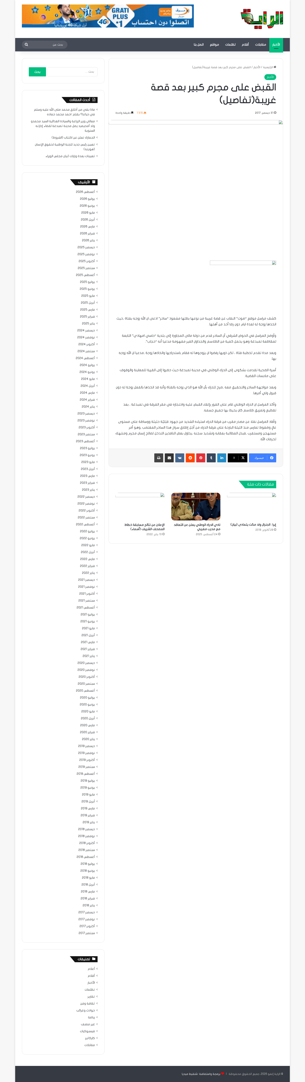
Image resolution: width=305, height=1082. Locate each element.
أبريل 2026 (88, 219)
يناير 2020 (88, 739)
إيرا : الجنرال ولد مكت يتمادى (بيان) (253, 524)
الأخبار (276, 44)
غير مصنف (88, 1024)
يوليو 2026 (87, 198)
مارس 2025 (87, 309)
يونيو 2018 (87, 870)
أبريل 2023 (88, 469)
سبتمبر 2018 (86, 850)
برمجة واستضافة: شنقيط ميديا (201, 1074)
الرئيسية (268, 67)
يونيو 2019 (87, 787)
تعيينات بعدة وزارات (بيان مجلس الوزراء (70, 156)
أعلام (91, 968)
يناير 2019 (89, 822)
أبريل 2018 (88, 884)
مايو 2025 (88, 295)
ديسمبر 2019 (86, 746)
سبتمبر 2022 (86, 517)
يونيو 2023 (87, 455)
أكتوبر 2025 (87, 261)
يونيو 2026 (87, 205)
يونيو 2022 (87, 538)
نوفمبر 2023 (86, 420)
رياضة (91, 1017)
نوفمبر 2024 (86, 337)
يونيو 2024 (87, 372)
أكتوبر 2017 (87, 926)
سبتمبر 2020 (86, 683)
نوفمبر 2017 (86, 919)
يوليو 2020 (87, 697)
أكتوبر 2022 (87, 510)
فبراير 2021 (88, 649)
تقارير (91, 996)
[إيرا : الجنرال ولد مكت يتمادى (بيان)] (251, 506)
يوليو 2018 (88, 863)
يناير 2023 (88, 489)
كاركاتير (90, 1038)
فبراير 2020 (87, 732)
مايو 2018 (88, 877)
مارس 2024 (87, 392)
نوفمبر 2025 (86, 254)
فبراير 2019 (88, 815)
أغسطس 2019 (86, 773)
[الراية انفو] (262, 19)
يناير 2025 (88, 323)
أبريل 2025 (88, 302)
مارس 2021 (88, 642)
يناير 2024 (88, 406)
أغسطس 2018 (86, 857)
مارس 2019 (88, 808)
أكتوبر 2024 (86, 344)
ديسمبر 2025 (86, 247)
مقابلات (260, 44)
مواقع (214, 44)
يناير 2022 (88, 573)
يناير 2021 (89, 656)
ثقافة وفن (87, 1003)
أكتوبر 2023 (87, 427)
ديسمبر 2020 (86, 663)
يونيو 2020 (87, 704)
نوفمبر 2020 (86, 670)
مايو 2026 (88, 212)
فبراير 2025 (87, 316)
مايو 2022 (88, 545)
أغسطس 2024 (85, 358)
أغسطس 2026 (85, 192)
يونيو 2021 (87, 621)
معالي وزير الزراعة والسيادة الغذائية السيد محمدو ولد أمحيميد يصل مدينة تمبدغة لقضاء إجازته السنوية (63, 126)
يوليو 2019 (88, 780)
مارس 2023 (87, 476)
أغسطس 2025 (85, 275)
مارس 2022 (87, 559)
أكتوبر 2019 (87, 760)
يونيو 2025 (87, 288)
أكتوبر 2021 (87, 593)
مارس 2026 (87, 226)
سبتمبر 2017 (87, 933)
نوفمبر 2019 (86, 753)
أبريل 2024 (88, 385)
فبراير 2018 (88, 898)
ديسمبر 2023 (86, 413)
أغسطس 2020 (85, 690)
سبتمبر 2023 (86, 434)
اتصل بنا (199, 44)
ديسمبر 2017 (86, 912)
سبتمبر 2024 (86, 351)
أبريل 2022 (88, 552)
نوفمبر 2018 (86, 836)
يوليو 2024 (87, 365)
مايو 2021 (88, 628)
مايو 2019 (88, 794)
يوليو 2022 (87, 531)
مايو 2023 (88, 462)
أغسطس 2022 (85, 524)
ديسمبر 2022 (86, 496)
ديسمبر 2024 (86, 330)
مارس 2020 (87, 725)
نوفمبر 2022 (86, 503)
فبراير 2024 (87, 399)
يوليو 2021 (88, 614)
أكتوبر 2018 (87, 843)
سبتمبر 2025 (86, 268)
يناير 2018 (89, 905)
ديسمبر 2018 (86, 829)
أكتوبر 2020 (87, 676)
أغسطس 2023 (85, 441)
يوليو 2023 (87, 448)
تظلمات (230, 44)
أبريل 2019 (88, 801)
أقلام (245, 44)
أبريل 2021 (88, 635)
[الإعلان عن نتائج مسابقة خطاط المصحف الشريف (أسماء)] (140, 506)
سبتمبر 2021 (86, 600)
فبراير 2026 (87, 233)
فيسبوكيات (87, 1031)
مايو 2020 (88, 711)
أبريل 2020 (88, 718)
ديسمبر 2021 (86, 579)
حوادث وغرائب (85, 1010)
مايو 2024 (88, 379)
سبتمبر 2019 (86, 766)
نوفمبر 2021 (86, 586)
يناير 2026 (88, 240)
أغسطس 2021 (86, 607)
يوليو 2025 (87, 282)
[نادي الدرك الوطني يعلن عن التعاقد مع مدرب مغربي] (195, 506)
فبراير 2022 (87, 566)
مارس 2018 (88, 891)
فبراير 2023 (87, 482)
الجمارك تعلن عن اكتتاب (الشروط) (73, 137)
